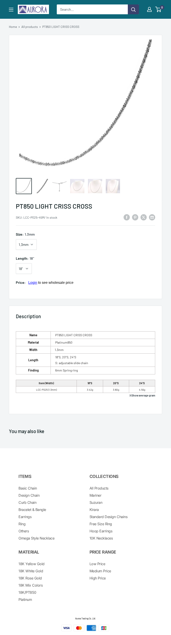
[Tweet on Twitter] (143, 217)
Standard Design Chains (108, 517)
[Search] (133, 9)
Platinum (25, 599)
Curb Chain (27, 502)
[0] (158, 9)
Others (23, 531)
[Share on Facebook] (127, 217)
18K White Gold (30, 571)
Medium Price (100, 571)
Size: (25, 234)
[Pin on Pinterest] (135, 217)
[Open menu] (11, 9)
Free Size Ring (101, 524)
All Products (99, 488)
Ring (21, 524)
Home (13, 27)
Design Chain (28, 495)
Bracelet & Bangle (32, 509)
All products (29, 27)
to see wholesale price (50, 282)
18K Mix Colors (30, 585)
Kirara (94, 509)
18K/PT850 (27, 592)
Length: (25, 258)
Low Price (97, 564)
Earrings (24, 517)
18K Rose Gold (30, 578)
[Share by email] (152, 217)
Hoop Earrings (101, 531)
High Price (98, 578)
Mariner (96, 495)
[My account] (149, 9)
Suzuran (96, 502)
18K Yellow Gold (31, 564)
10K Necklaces (101, 538)
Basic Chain (27, 488)
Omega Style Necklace (36, 538)
